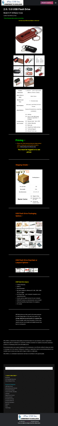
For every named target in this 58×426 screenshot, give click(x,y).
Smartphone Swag (9, 398)
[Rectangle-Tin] (25, 231)
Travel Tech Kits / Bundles (11, 391)
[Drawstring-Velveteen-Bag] (32, 238)
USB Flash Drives (9, 386)
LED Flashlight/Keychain (10, 379)
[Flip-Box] (25, 238)
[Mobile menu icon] (56, 3)
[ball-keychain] (18, 270)
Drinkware (7, 377)
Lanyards (7, 393)
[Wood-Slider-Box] (19, 224)
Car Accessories (9, 397)
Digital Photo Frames (10, 395)
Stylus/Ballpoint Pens (10, 381)
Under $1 (7, 404)
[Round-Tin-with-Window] (39, 224)
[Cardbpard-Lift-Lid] (19, 245)
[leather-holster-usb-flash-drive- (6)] (18, 71)
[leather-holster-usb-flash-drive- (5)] (29, 71)
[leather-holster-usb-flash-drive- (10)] (18, 60)
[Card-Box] (25, 245)
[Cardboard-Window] (32, 245)
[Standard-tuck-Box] (32, 224)
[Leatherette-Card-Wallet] (39, 231)
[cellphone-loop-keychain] (22, 270)
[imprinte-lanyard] (27, 270)
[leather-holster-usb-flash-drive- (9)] (29, 60)
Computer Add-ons (9, 400)
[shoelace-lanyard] (31, 270)
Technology (7, 407)
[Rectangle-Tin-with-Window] (19, 231)
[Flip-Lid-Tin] (19, 238)
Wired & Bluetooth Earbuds (11, 388)
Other (6, 406)
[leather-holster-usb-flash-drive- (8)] (40, 60)
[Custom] (39, 238)
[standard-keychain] (36, 270)
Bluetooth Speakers (9, 402)
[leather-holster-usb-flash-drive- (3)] (18, 82)
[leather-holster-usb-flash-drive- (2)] (29, 82)
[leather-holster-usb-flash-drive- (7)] (29, 40)
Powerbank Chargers (10, 389)
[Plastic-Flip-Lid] (32, 231)
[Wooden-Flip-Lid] (25, 224)
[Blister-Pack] (39, 245)
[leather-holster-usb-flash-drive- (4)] (40, 71)
